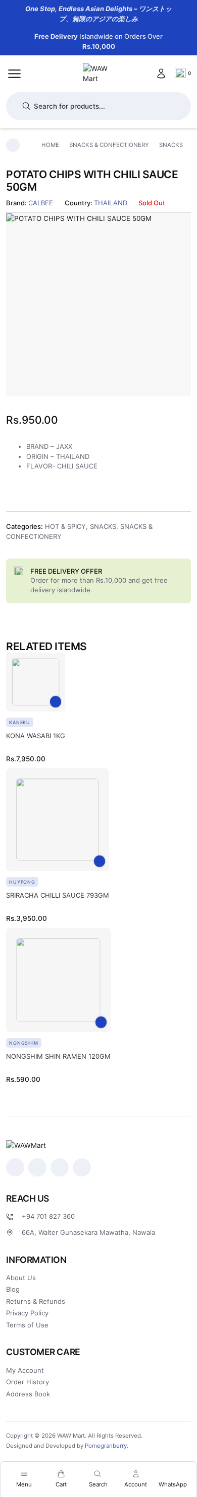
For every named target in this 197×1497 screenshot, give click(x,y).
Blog (13, 1289)
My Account (25, 1370)
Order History (27, 1382)
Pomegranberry (106, 1445)
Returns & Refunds (35, 1301)
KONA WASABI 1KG (35, 736)
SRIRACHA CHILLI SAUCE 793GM (57, 895)
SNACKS (171, 144)
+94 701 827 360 (48, 1216)
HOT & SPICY (65, 526)
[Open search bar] (97, 1474)
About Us (21, 1278)
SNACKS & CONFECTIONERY (109, 144)
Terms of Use (27, 1325)
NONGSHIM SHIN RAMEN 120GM (58, 1056)
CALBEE (40, 203)
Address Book (28, 1394)
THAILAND (110, 203)
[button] (56, 701)
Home (50, 144)
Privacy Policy (27, 1313)
